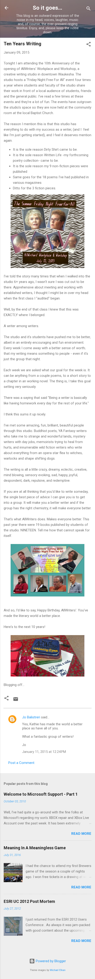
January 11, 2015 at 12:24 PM (44, 752)
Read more (81, 834)
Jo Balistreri (31, 717)
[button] (88, 45)
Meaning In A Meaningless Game (35, 847)
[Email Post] (15, 701)
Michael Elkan (57, 970)
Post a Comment (21, 763)
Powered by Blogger (50, 961)
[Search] (88, 9)
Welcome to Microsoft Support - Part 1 (41, 794)
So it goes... (47, 8)
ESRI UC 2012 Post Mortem (29, 901)
